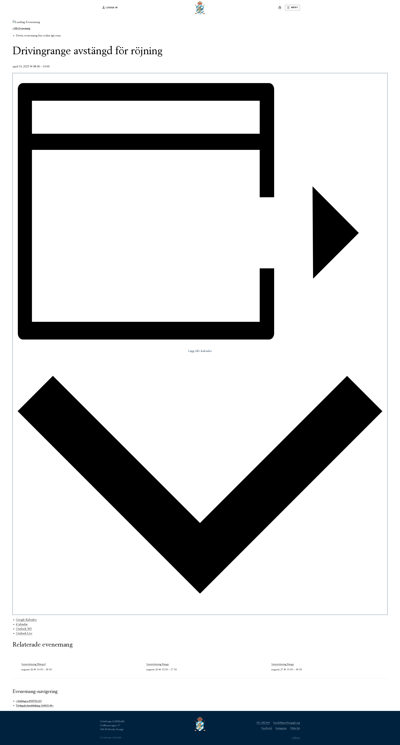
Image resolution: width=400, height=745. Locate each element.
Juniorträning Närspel (33, 664)
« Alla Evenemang (21, 28)
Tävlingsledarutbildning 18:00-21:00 (35, 706)
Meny (294, 7)
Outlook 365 (24, 628)
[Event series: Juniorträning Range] (53, 669)
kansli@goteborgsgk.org (286, 722)
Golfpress (296, 738)
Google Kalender (26, 619)
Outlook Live (24, 633)
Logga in (112, 8)
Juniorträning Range (157, 664)
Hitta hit (295, 728)
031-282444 (263, 722)
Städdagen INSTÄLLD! (29, 701)
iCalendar (22, 624)
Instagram (281, 728)
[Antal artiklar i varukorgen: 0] (279, 7)
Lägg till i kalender (200, 351)
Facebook (266, 728)
